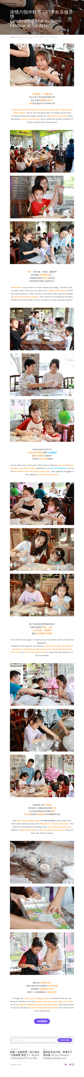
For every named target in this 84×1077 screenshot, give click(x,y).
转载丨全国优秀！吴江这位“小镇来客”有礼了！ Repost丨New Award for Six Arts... (24, 1055)
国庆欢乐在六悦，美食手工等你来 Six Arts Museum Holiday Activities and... (58, 1055)
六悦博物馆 (42, 1021)
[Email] (70, 1065)
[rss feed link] (73, 1065)
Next (44, 1049)
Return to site (10, 4)
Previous (14, 1049)
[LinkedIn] (66, 1065)
